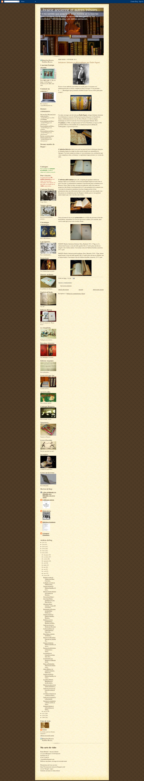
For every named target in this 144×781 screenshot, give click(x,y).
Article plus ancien (98, 289)
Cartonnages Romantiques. (46, 534)
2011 (43, 713)
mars (45, 573)
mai (45, 569)
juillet (45, 565)
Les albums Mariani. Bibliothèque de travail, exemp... (48, 681)
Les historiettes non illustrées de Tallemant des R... (49, 660)
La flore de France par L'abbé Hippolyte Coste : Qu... (48, 630)
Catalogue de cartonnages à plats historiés (49, 698)
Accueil (81, 289)
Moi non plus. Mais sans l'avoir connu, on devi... (48, 115)
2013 (43, 550)
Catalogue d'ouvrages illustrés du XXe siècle (49, 625)
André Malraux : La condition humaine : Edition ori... (49, 670)
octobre (46, 559)
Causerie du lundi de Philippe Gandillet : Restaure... (48, 616)
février (45, 575)
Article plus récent (63, 289)
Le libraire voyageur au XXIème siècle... (49, 583)
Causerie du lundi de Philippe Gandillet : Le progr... (49, 644)
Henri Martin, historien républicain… (49, 634)
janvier (45, 711)
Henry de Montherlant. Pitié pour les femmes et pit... (49, 665)
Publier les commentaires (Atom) (76, 293)
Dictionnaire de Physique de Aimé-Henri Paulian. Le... (49, 610)
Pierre (44, 729)
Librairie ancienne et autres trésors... (70, 10)
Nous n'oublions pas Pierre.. (47, 131)
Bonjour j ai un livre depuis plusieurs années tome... (47, 136)
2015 (43, 546)
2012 (43, 552)
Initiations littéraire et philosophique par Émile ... (48, 707)
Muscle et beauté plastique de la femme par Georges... (49, 593)
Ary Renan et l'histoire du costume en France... (49, 694)
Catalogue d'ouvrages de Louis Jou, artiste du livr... (49, 690)
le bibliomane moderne (48, 500)
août (45, 563)
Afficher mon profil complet (47, 735)
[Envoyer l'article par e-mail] (73, 278)
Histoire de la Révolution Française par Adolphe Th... (49, 639)
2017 (43, 542)
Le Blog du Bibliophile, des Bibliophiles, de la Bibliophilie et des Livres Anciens (49, 495)
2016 (43, 544)
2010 (43, 715)
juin (45, 567)
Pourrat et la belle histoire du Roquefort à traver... (49, 649)
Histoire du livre (47, 511)
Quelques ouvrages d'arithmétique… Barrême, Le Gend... (49, 621)
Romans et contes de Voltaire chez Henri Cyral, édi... (48, 579)
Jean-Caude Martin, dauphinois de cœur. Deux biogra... (49, 600)
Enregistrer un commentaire (66, 285)
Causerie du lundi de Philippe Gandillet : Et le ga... (49, 587)
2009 (43, 717)
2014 (43, 548)
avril (45, 571)
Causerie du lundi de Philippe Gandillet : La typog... (49, 675)
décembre (46, 555)
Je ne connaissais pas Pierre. (47, 121)
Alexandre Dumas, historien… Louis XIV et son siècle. (49, 605)
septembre (46, 561)
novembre (46, 557)
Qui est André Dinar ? (48, 597)
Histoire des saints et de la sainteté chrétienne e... (49, 685)
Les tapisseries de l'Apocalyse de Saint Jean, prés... (49, 654)
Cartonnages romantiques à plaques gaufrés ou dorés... (49, 702)
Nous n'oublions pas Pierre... (47, 126)
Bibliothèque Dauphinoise (49, 522)
